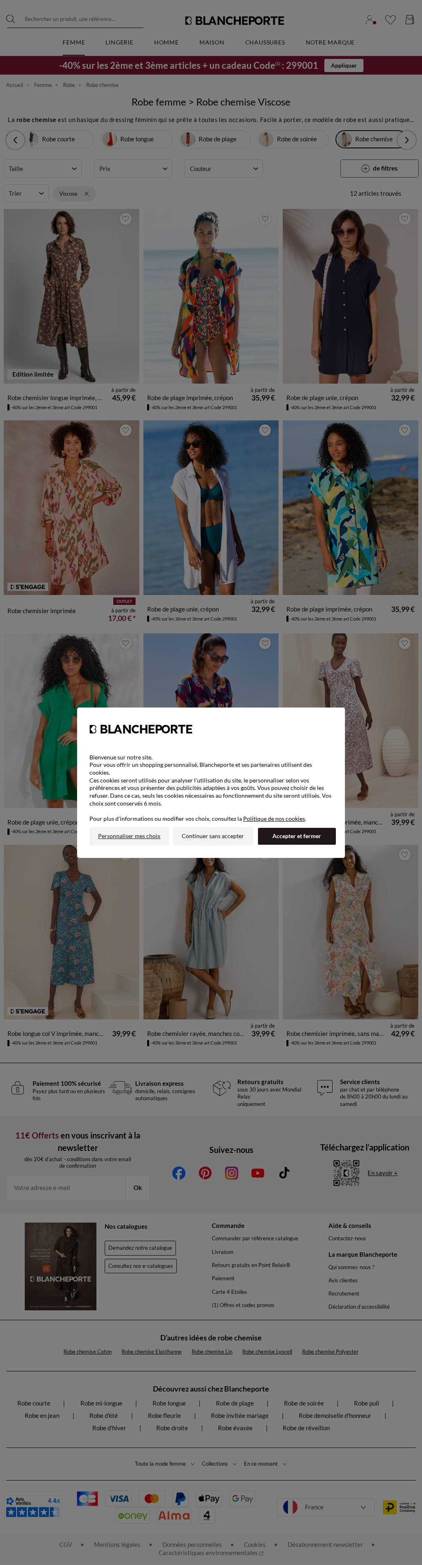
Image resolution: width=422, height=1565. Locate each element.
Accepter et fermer (296, 835)
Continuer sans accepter (213, 835)
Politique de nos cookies (274, 818)
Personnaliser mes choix (129, 835)
